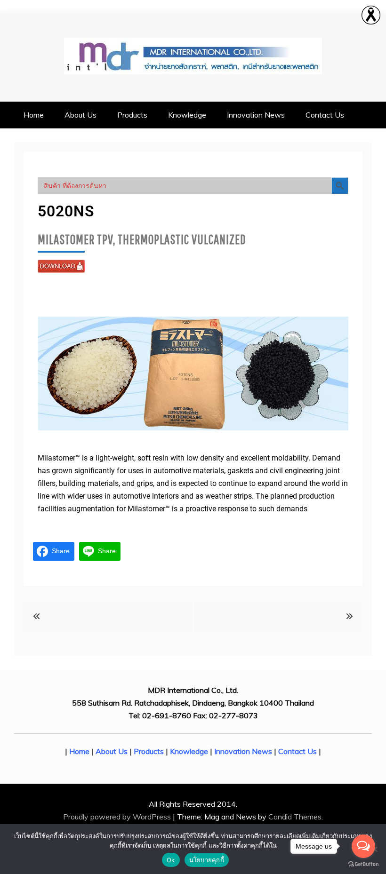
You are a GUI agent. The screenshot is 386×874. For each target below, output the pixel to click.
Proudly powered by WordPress (118, 816)
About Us (80, 114)
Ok (171, 860)
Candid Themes (295, 816)
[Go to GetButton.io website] (363, 864)
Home (34, 114)
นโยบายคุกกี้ (206, 860)
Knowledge (187, 114)
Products (132, 114)
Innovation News (256, 114)
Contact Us (325, 114)
